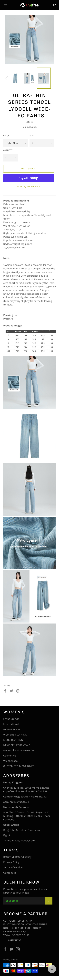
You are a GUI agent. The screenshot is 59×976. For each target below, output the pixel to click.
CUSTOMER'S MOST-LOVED (19, 766)
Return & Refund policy (17, 856)
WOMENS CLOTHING (15, 734)
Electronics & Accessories (18, 750)
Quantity (7, 150)
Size (32, 136)
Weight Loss (10, 760)
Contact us (9, 872)
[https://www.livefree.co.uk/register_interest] (5, 940)
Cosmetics (9, 755)
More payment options (28, 186)
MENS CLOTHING (13, 739)
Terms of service (12, 867)
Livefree (15, 959)
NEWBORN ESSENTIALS (16, 745)
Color (6, 136)
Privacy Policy (11, 862)
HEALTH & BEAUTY (14, 729)
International (11, 724)
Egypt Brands (11, 718)
